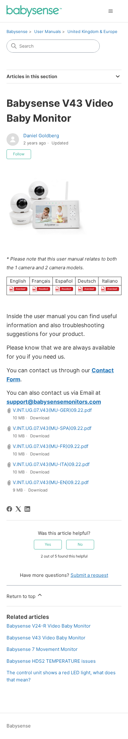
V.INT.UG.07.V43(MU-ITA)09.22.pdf (51, 464)
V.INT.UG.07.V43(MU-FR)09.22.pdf (50, 446)
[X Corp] (18, 509)
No (80, 544)
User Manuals (47, 31)
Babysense (17, 31)
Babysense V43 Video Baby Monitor (46, 638)
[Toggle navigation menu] (110, 11)
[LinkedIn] (27, 509)
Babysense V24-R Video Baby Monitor (49, 626)
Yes (48, 544)
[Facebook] (9, 509)
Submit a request (89, 575)
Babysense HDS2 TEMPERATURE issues (51, 661)
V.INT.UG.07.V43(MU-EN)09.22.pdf (51, 482)
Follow (19, 154)
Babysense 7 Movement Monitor (42, 649)
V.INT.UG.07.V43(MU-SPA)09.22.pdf (52, 428)
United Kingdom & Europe (92, 31)
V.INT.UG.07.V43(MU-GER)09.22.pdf (52, 410)
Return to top (22, 596)
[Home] (34, 11)
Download (39, 417)
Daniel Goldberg (41, 136)
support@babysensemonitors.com (54, 401)
